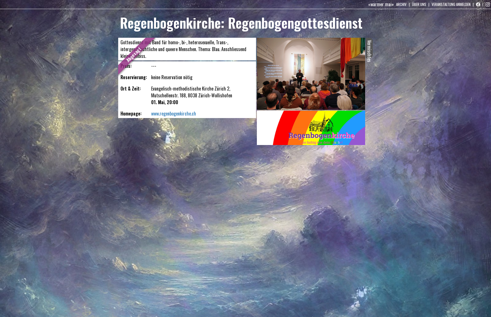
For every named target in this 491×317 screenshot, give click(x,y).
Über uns (419, 4)
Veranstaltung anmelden (451, 4)
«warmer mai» (381, 4)
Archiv (401, 4)
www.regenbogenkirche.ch (173, 113)
